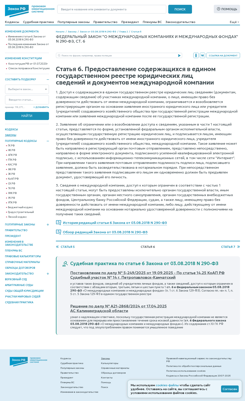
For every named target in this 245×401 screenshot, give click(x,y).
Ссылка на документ (223, 55)
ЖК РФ (12, 169)
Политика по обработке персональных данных (193, 366)
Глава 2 (123, 31)
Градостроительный (21, 212)
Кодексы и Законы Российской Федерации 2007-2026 (198, 375)
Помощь (229, 9)
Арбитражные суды (19, 285)
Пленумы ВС (152, 22)
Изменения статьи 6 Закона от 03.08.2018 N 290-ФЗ (27, 38)
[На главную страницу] (29, 11)
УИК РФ (12, 193)
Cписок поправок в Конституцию (29, 68)
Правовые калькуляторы (23, 256)
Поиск (180, 9)
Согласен (230, 389)
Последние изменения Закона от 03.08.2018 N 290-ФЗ (28, 46)
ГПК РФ (12, 159)
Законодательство (180, 22)
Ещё (233, 22)
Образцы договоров (20, 268)
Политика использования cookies (186, 370)
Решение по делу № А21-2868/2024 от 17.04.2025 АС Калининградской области (118, 308)
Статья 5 (68, 247)
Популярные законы (74, 22)
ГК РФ (11, 145)
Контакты (107, 377)
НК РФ (11, 150)
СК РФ (11, 183)
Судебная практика (38, 22)
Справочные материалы (22, 262)
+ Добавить (41, 107)
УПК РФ (12, 202)
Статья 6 (136, 31)
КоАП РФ (13, 178)
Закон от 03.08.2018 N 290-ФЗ (98, 31)
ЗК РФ (11, 174)
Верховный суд (16, 279)
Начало (60, 31)
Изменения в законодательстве (19, 243)
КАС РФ (12, 164)
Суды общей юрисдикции (24, 291)
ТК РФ (11, 188)
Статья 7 (228, 247)
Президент (130, 22)
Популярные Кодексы (21, 141)
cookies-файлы (167, 385)
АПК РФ (12, 155)
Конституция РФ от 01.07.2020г (27, 63)
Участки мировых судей (22, 296)
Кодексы (12, 22)
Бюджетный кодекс (20, 207)
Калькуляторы (109, 363)
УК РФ (11, 198)
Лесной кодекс (17, 217)
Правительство (105, 22)
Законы (10, 135)
